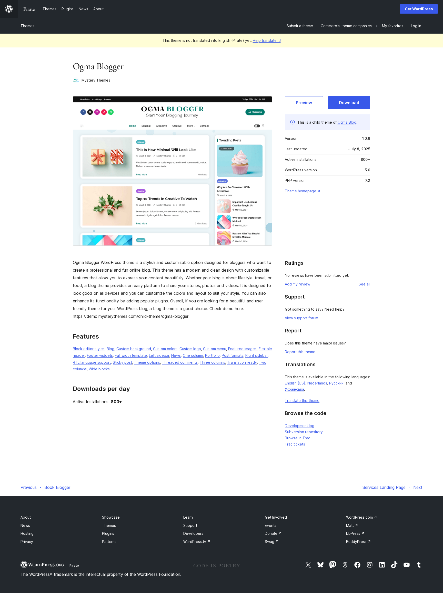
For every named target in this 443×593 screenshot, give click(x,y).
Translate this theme (302, 400)
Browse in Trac (297, 438)
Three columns (212, 362)
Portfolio (212, 355)
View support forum (301, 318)
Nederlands (317, 383)
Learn (188, 517)
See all (364, 284)
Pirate (74, 565)
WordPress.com (361, 517)
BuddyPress (358, 541)
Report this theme (300, 352)
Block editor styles (89, 349)
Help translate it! (267, 40)
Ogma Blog (347, 122)
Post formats (232, 355)
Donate (273, 533)
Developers (193, 533)
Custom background (133, 349)
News (176, 355)
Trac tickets (295, 444)
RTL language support (92, 362)
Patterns (109, 541)
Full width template (131, 355)
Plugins (108, 533)
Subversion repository (304, 432)
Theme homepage (300, 191)
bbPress (355, 533)
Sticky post (122, 362)
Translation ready (242, 362)
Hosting (27, 533)
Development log (299, 425)
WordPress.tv (196, 541)
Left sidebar (159, 355)
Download (349, 102)
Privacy (27, 541)
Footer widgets (100, 355)
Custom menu (214, 349)
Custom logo (190, 349)
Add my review (297, 284)
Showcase (111, 517)
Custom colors (165, 349)
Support (190, 525)
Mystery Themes (96, 80)
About (26, 517)
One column (193, 355)
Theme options (147, 362)
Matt (352, 525)
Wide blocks (99, 369)
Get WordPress (419, 9)
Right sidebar (256, 355)
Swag (272, 541)
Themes (27, 26)
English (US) (295, 383)
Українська (294, 389)
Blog (110, 349)
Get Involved (276, 517)
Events (270, 525)
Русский (336, 383)
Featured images (242, 349)
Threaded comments (180, 362)
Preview (304, 102)
